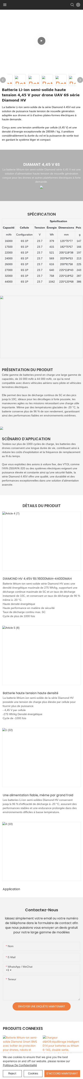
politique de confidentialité (20, 1065)
